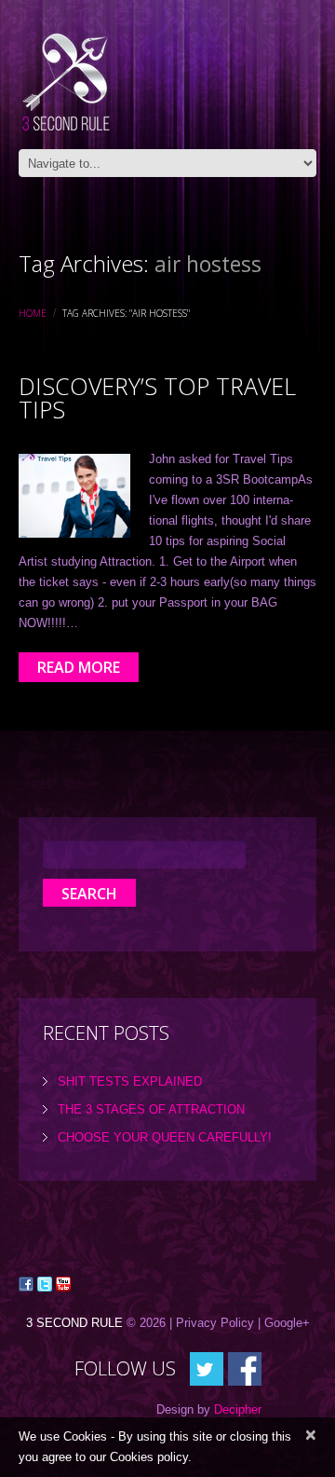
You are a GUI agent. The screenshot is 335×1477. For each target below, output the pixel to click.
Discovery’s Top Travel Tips (157, 397)
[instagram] (244, 1367)
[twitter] (206, 1367)
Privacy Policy (215, 1323)
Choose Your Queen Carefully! (165, 1137)
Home (33, 313)
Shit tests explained (130, 1081)
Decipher (237, 1409)
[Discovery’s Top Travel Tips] (74, 496)
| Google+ (284, 1323)
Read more (78, 667)
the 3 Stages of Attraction (151, 1109)
